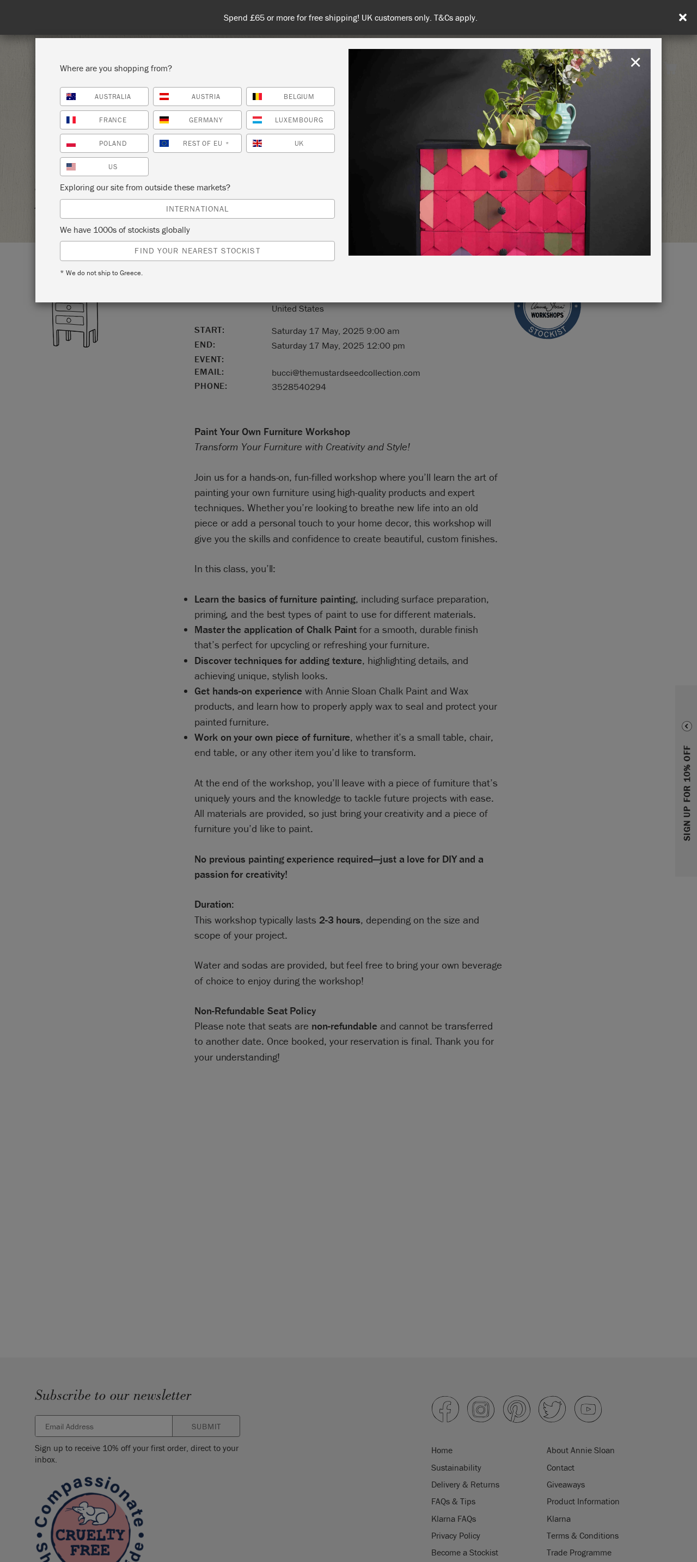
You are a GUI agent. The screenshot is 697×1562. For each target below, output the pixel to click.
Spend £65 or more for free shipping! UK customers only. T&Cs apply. (351, 18)
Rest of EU (206, 143)
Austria (206, 96)
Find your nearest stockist (197, 250)
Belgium (299, 96)
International (197, 208)
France (113, 120)
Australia (113, 96)
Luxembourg (299, 120)
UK (299, 143)
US (113, 166)
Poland (113, 143)
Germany (206, 120)
